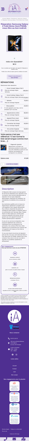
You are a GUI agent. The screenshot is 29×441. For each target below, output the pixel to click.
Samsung (20, 18)
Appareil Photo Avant (13, 118)
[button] (14, 77)
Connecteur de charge (13, 123)
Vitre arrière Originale (13, 129)
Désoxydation (10, 106)
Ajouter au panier (12, 164)
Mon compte (14, 374)
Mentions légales (5, 429)
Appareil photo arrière (13, 113)
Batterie (9, 100)
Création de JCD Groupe (14, 433)
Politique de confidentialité (16, 429)
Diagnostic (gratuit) (16, 144)
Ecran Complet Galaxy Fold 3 (15, 88)
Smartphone (14, 18)
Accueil (4, 18)
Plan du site (4, 431)
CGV (14, 371)
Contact (14, 368)
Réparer (8, 18)
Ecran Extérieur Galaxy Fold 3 (15, 95)
